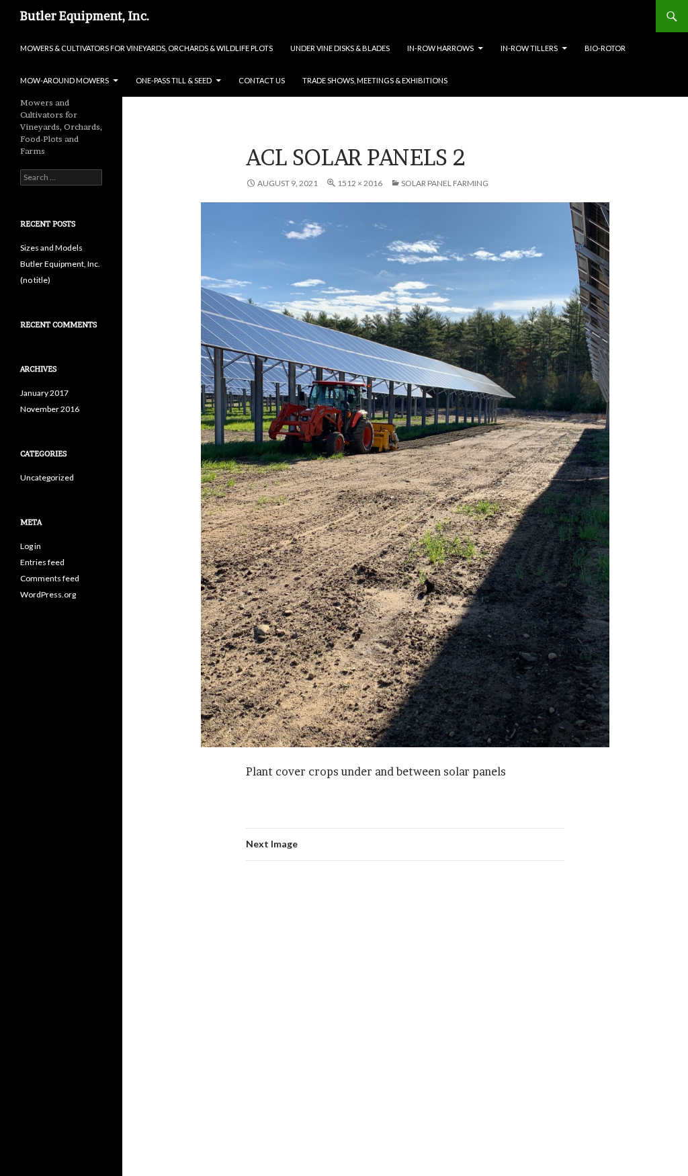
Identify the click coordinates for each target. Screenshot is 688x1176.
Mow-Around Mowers (64, 80)
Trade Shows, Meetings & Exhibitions (374, 80)
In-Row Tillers (529, 48)
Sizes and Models (51, 248)
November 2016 (49, 409)
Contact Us (262, 80)
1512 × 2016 (359, 183)
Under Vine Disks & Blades (340, 48)
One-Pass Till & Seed (174, 80)
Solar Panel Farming (444, 183)
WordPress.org (48, 594)
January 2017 (44, 393)
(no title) (35, 280)
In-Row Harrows (440, 48)
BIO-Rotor (605, 48)
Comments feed (49, 578)
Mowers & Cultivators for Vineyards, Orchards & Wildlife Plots (146, 48)
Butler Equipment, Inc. (85, 16)
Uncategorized (47, 477)
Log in (30, 546)
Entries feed (42, 562)
